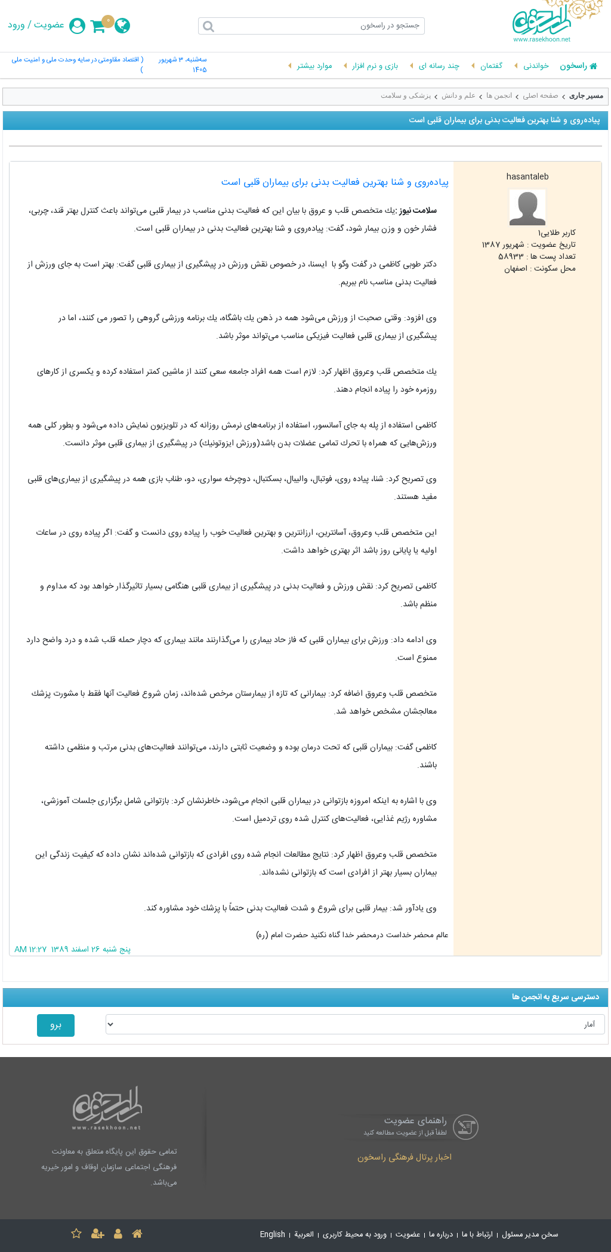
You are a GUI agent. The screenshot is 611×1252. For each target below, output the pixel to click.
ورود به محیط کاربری (355, 1235)
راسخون (573, 66)
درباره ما (441, 1235)
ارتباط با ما (477, 1235)
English (272, 1235)
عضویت (49, 25)
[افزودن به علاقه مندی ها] (76, 1235)
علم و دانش (459, 95)
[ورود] (118, 1235)
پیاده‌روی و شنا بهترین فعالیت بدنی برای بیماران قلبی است (335, 183)
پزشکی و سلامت (406, 95)
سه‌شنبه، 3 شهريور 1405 (182, 65)
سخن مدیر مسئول (530, 1235)
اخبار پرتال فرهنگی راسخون (404, 1158)
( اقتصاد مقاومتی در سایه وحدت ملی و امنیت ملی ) (77, 65)
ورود (16, 25)
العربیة (304, 1235)
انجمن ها (499, 95)
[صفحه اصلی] (137, 1235)
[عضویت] (98, 1235)
